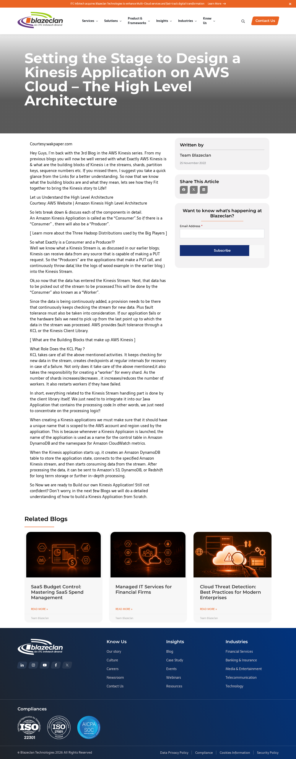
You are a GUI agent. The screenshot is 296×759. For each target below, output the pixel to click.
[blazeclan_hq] (67, 665)
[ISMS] (58, 727)
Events (171, 668)
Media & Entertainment (244, 668)
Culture (112, 660)
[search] (243, 21)
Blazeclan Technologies (37, 752)
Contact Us (115, 686)
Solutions (111, 20)
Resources (174, 686)
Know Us (207, 20)
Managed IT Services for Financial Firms (143, 589)
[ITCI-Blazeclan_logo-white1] (40, 642)
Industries (185, 20)
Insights (162, 20)
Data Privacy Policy (174, 752)
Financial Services (239, 651)
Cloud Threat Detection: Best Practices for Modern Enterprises (230, 592)
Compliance (204, 752)
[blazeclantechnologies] (33, 665)
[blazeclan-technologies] (22, 665)
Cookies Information (235, 752)
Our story (114, 651)
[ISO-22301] (29, 727)
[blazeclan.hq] (55, 665)
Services (88, 20)
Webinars (173, 677)
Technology (234, 686)
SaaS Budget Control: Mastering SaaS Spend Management (57, 592)
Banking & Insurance (241, 660)
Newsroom (115, 677)
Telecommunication (241, 677)
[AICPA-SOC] (89, 727)
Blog (169, 651)
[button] (184, 190)
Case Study (174, 660)
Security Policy (267, 752)
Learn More (214, 3)
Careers (113, 668)
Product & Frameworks (137, 20)
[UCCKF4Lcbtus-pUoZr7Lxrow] (44, 665)
